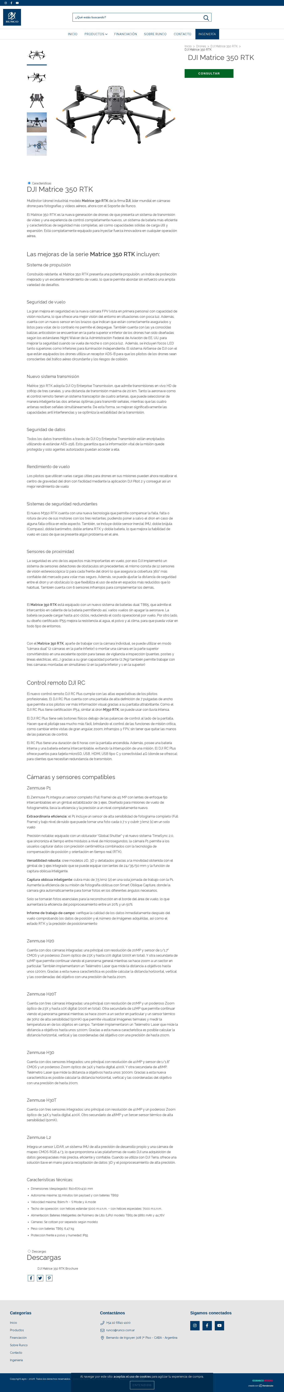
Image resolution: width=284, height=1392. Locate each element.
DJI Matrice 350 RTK (224, 46)
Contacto (182, 34)
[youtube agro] (17, 3)
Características (41, 183)
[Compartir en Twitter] (40, 1279)
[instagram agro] (6, 3)
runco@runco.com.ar (120, 1330)
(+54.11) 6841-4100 (118, 1322)
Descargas (39, 1251)
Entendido (142, 1385)
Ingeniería (207, 34)
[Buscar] (206, 18)
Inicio (73, 34)
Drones (201, 46)
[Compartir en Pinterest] (49, 1279)
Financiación (125, 34)
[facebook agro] (12, 3)
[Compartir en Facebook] (31, 1279)
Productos (95, 34)
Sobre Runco (155, 34)
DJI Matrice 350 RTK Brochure (58, 1268)
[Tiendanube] (261, 1386)
